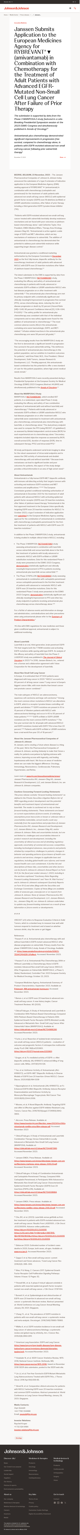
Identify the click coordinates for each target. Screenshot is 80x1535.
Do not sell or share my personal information (15, 1525)
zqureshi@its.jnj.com (28, 1414)
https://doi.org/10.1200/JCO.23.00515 (30, 1229)
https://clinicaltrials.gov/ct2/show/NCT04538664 (35, 1192)
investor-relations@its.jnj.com (26, 1430)
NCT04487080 (45, 544)
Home (6, 15)
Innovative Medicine (20, 23)
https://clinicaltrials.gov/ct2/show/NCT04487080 (35, 1148)
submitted (22, 515)
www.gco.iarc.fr (20, 1251)
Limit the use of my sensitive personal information (17, 1526)
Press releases (25, 15)
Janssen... (38, 15)
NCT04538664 (44, 576)
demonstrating (22, 565)
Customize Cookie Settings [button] (38, 1510)
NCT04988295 (44, 278)
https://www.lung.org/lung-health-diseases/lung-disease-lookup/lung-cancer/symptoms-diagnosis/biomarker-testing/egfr (38, 1348)
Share (61, 157)
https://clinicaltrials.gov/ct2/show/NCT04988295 (35, 1029)
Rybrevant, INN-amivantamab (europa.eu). (31, 989)
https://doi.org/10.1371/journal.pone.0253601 (33, 1051)
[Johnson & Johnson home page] (16, 8)
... (32, 15)
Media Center (14, 15)
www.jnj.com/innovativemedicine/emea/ (43, 776)
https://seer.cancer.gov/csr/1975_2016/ (30, 1364)
